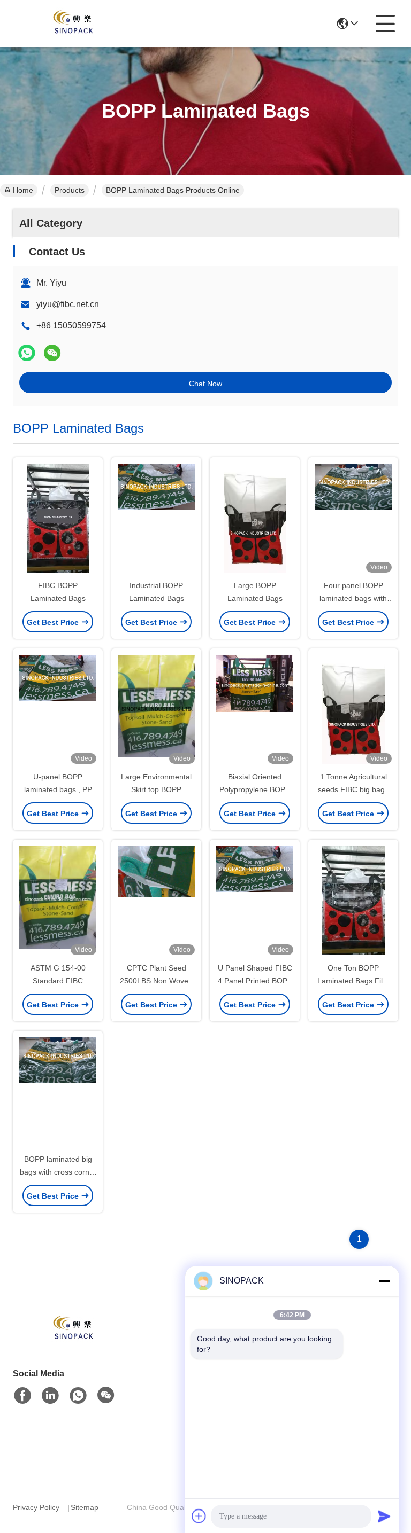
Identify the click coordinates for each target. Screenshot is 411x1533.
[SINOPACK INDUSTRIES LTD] (72, 23)
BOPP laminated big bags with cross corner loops (58, 1172)
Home (23, 190)
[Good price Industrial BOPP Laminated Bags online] (156, 519)
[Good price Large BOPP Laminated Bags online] (254, 519)
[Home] (72, 1342)
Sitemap (84, 1507)
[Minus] (384, 1280)
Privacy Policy (36, 1507)
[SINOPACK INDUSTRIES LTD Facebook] (22, 1395)
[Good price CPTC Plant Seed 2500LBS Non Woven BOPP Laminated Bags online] (156, 901)
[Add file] (199, 1516)
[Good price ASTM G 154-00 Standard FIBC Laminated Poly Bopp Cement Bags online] (57, 901)
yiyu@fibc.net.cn (67, 304)
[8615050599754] (78, 1395)
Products (70, 190)
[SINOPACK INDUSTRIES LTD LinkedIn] (50, 1395)
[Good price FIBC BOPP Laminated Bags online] (57, 519)
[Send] (384, 1516)
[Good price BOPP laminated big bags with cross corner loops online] (57, 1092)
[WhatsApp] (26, 353)
